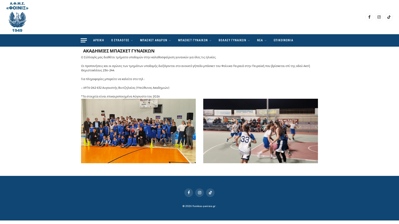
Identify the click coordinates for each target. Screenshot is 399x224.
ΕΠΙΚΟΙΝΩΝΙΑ (283, 40)
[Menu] (84, 40)
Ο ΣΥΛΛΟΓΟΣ (120, 40)
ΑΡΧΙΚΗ (98, 40)
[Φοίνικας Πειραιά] (17, 17)
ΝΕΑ (260, 40)
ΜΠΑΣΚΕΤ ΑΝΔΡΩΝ (153, 40)
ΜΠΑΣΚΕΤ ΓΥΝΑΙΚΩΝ (193, 40)
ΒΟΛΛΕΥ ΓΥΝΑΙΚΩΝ (232, 40)
